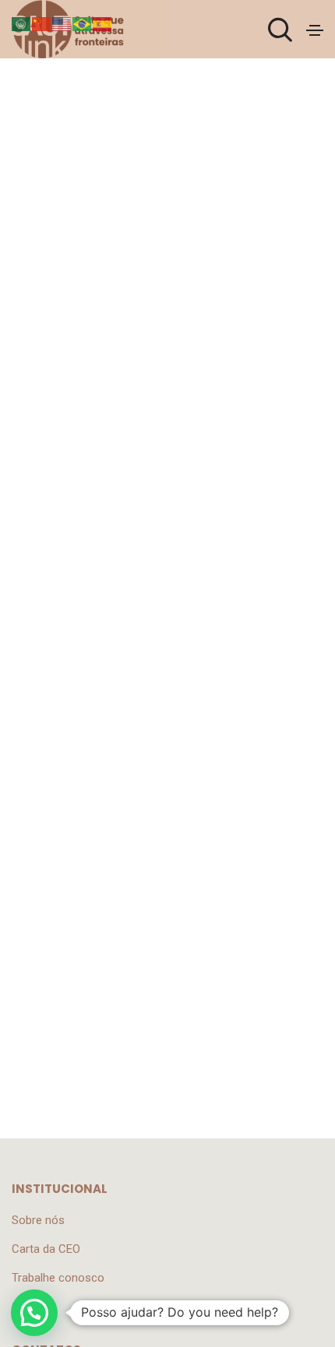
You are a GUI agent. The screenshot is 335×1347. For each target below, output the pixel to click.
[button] (34, 1312)
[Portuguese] (82, 23)
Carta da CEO (46, 1249)
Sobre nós (38, 1220)
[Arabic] (22, 23)
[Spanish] (103, 23)
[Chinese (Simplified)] (42, 23)
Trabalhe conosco (58, 1278)
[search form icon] (278, 30)
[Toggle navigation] (314, 30)
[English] (62, 23)
